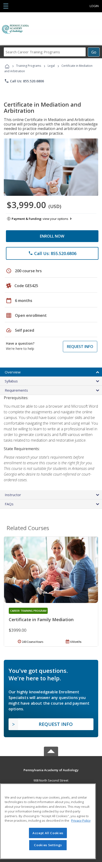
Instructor (13, 494)
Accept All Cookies (47, 833)
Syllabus (11, 381)
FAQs (9, 504)
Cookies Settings (48, 845)
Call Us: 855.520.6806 (24, 81)
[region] (48, 821)
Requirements (16, 390)
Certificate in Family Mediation (41, 619)
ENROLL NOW (52, 236)
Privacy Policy (81, 820)
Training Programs (28, 66)
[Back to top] (51, 769)
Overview (13, 372)
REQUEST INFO (80, 346)
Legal (51, 66)
